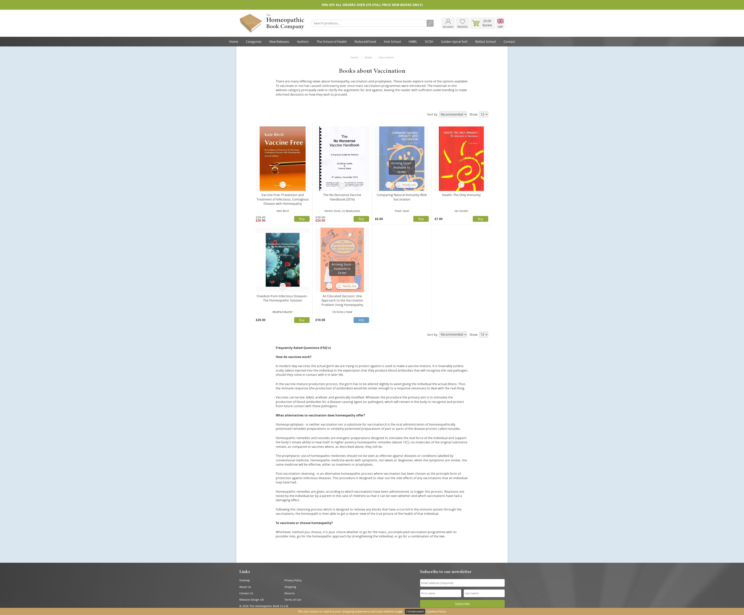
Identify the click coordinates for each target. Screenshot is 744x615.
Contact (509, 41)
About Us (245, 587)
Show (473, 114)
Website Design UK (251, 599)
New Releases (279, 41)
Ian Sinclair (461, 211)
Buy (302, 219)
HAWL (413, 41)
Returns (289, 593)
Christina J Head (342, 312)
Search (430, 23)
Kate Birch (282, 211)
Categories (254, 41)
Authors (303, 41)
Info (361, 320)
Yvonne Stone (332, 211)
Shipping (290, 587)
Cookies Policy (436, 611)
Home (233, 41)
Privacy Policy (293, 580)
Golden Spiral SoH (454, 41)
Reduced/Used (365, 41)
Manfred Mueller (282, 312)
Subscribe (462, 604)
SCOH (429, 41)
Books (368, 57)
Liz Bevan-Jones (351, 211)
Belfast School (485, 41)
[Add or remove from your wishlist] (283, 185)
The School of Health (332, 41)
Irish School (392, 41)
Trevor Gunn (401, 211)
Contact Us (246, 593)
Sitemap (244, 580)
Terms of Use (292, 599)
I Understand (415, 611)
